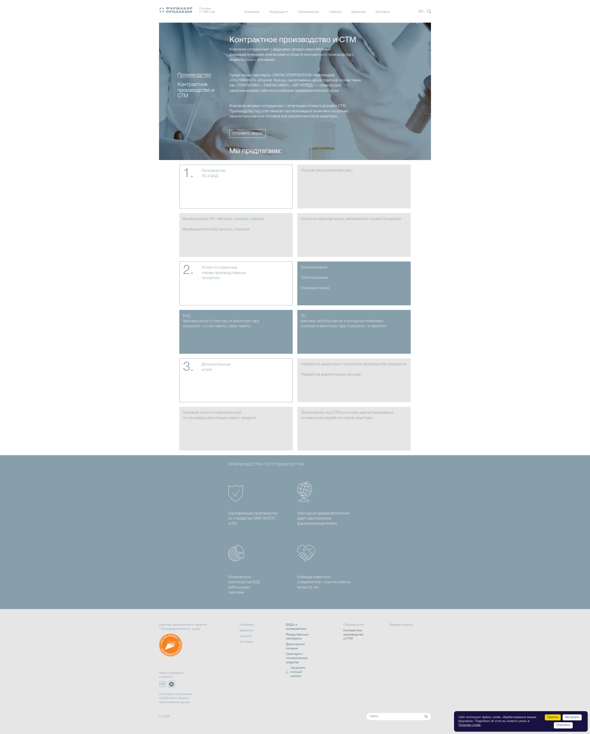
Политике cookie (469, 725)
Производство (308, 12)
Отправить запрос (247, 133)
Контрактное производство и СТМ (353, 634)
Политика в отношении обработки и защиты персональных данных (175, 698)
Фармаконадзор (401, 624)
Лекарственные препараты (289, 21)
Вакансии (358, 12)
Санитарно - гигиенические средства (296, 658)
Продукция (277, 12)
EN (421, 11)
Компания (251, 12)
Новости (335, 12)
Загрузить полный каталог (297, 672)
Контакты (383, 12)
